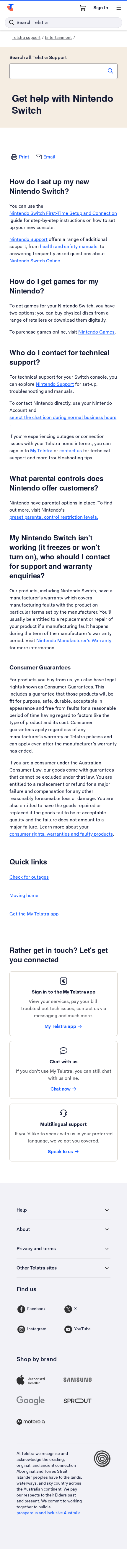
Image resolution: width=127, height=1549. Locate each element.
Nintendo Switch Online (34, 261)
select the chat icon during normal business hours (62, 417)
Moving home (23, 895)
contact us (70, 450)
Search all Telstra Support (38, 57)
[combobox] (63, 71)
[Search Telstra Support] (110, 71)
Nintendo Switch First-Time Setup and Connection (63, 213)
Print (24, 157)
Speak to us (60, 1151)
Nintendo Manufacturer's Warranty (73, 640)
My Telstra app (60, 1026)
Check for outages (29, 877)
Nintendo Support (28, 239)
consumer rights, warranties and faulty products (61, 834)
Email (49, 157)
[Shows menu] (119, 8)
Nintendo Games (96, 332)
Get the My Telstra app (33, 914)
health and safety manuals (68, 246)
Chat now (61, 1089)
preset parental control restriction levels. (53, 517)
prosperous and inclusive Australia (49, 1512)
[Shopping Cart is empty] (83, 8)
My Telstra (41, 450)
